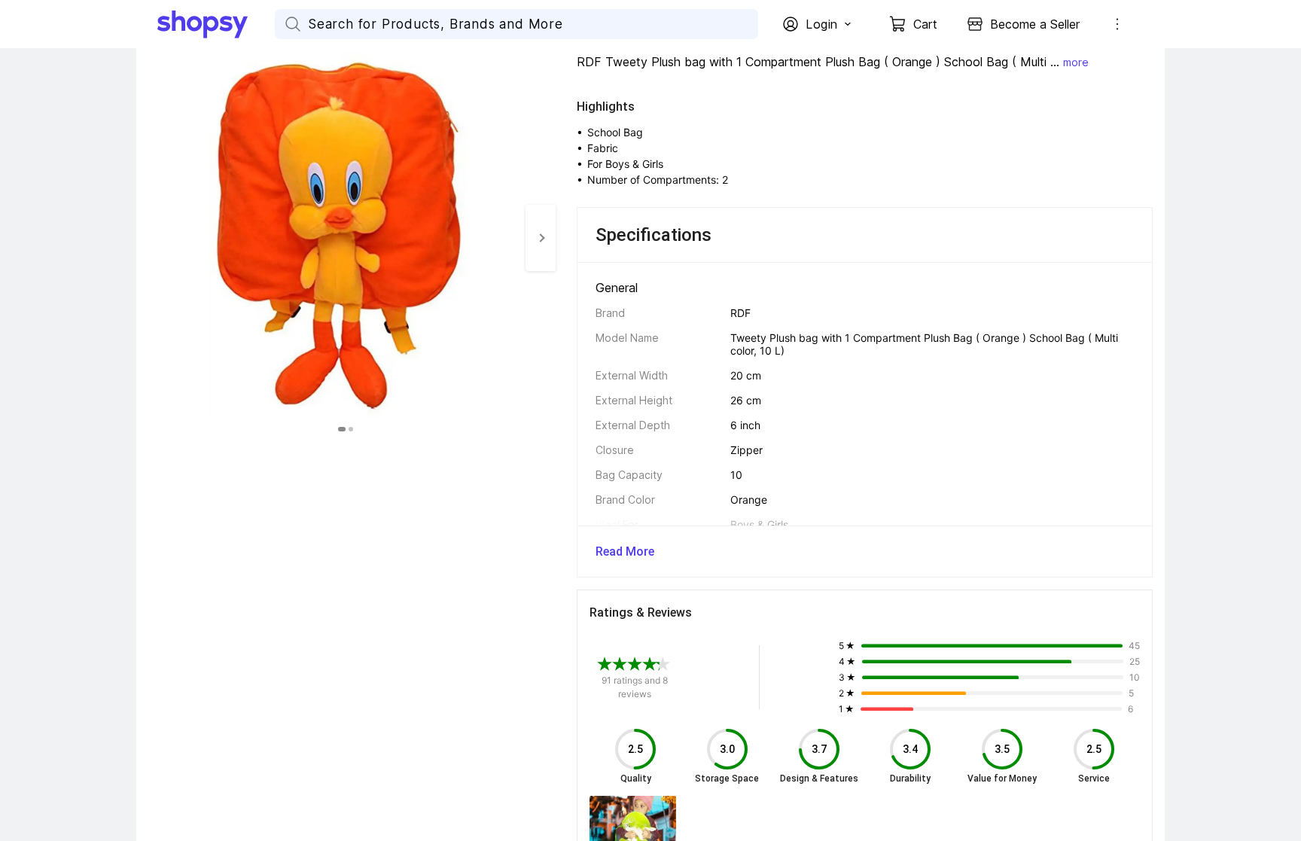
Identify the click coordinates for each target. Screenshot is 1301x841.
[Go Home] (216, 24)
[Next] (541, 238)
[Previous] (151, 238)
